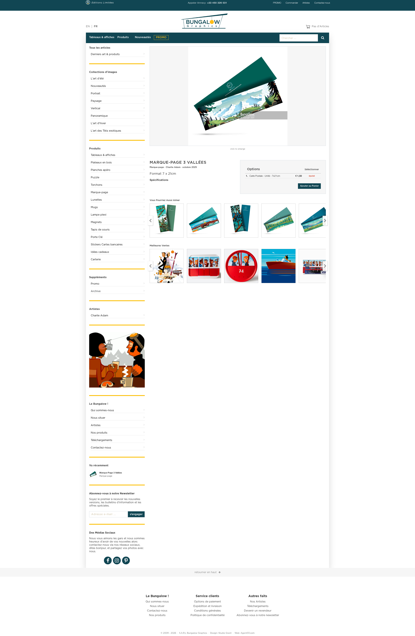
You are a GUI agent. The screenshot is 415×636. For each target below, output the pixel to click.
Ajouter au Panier (309, 186)
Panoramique (99, 116)
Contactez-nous (322, 2)
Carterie (96, 259)
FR (96, 26)
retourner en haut (206, 572)
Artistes (306, 2)
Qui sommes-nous (102, 410)
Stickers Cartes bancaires (107, 244)
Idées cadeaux (100, 252)
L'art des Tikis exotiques (106, 131)
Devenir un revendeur (257, 610)
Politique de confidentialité (207, 615)
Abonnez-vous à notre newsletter (258, 615)
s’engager (136, 514)
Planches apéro (100, 170)
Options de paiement (207, 601)
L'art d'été (97, 78)
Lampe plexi (98, 214)
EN (88, 26)
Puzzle (95, 177)
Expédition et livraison (207, 606)
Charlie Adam (99, 315)
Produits (123, 37)
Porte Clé (96, 237)
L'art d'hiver (98, 123)
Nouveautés (143, 37)
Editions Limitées (103, 2)
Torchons (96, 185)
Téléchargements (101, 440)
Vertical (95, 108)
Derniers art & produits (105, 54)
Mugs (94, 207)
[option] (238, 96)
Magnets (96, 222)
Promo (95, 284)
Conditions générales (207, 610)
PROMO (277, 2)
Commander (292, 2)
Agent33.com (248, 633)
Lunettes (96, 200)
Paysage (96, 101)
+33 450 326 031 (217, 2)
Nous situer (98, 418)
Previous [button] (150, 220)
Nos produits (99, 432)
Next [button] (325, 220)
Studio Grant (224, 633)
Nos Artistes (258, 601)
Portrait (95, 93)
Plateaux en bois (101, 162)
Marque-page (99, 192)
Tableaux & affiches (101, 37)
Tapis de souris (100, 229)
